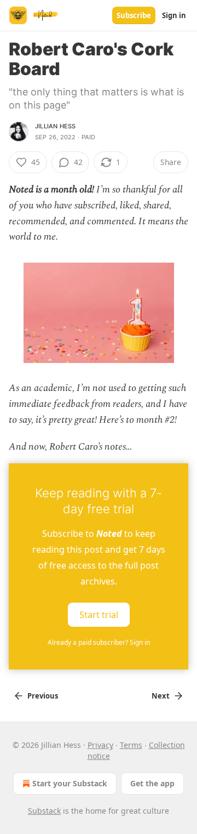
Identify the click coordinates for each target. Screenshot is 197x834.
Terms (131, 745)
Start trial (98, 615)
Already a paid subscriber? (99, 642)
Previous (42, 696)
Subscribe (134, 15)
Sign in (174, 15)
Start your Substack (69, 783)
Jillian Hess (55, 126)
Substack (44, 810)
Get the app (152, 783)
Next (161, 696)
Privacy (100, 745)
